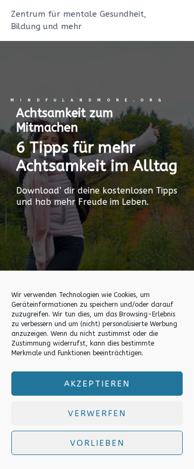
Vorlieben (97, 443)
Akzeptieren (97, 384)
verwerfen (97, 413)
